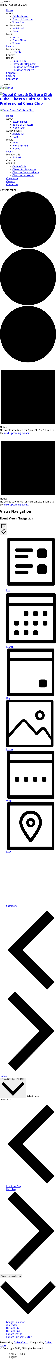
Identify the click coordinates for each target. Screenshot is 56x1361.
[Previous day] (31, 989)
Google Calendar (15, 1322)
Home (9, 10)
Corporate (12, 73)
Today (3, 1076)
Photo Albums (20, 40)
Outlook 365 (13, 1328)
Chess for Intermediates (25, 67)
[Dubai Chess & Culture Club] (17, 110)
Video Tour (18, 22)
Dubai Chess (21, 1342)
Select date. (33, 1096)
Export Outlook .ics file (19, 1337)
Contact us (12, 78)
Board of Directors (22, 19)
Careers (10, 76)
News (15, 37)
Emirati (16, 52)
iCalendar (11, 1325)
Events (10, 46)
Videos (16, 43)
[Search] (1, 2)
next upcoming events (16, 433)
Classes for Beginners (24, 64)
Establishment (20, 16)
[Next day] (31, 1070)
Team (15, 31)
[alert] (28, 399)
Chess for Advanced (23, 70)
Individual (18, 28)
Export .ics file (14, 1334)
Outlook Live (13, 1331)
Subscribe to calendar (11, 1276)
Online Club (19, 61)
